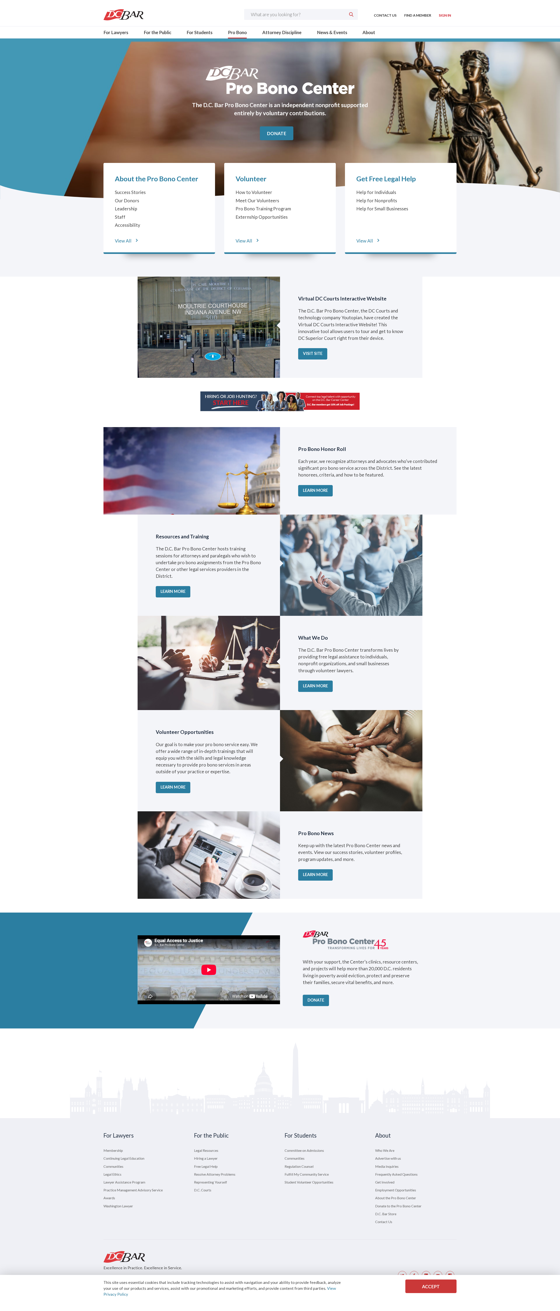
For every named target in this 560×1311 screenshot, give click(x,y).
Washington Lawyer (118, 1206)
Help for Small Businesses (382, 208)
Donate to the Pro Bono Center (398, 1206)
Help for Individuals (376, 192)
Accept (431, 1286)
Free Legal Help (206, 1166)
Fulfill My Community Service (307, 1174)
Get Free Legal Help (386, 179)
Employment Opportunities (395, 1190)
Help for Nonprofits (376, 200)
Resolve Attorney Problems (214, 1174)
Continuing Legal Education (123, 1158)
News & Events (332, 32)
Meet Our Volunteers (257, 200)
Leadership (126, 208)
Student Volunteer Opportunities (309, 1182)
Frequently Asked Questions (396, 1174)
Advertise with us (388, 1158)
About (368, 32)
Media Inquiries (387, 1166)
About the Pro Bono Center (156, 179)
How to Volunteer (254, 192)
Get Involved (384, 1182)
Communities (113, 1166)
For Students (199, 32)
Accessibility (127, 225)
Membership (113, 1150)
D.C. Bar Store (385, 1214)
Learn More (315, 490)
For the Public (157, 32)
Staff (120, 217)
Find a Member (417, 15)
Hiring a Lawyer (206, 1158)
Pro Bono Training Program (263, 208)
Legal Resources (206, 1150)
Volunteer (251, 179)
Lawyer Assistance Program (124, 1182)
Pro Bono (237, 32)
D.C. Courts (202, 1190)
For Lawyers (115, 32)
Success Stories (130, 192)
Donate (276, 133)
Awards (109, 1198)
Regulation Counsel (299, 1166)
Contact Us (385, 15)
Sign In (445, 15)
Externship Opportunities (262, 217)
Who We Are (384, 1150)
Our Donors (127, 200)
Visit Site (312, 353)
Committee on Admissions (304, 1150)
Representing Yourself (210, 1182)
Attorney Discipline (281, 32)
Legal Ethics (112, 1174)
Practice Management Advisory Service (133, 1190)
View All (123, 240)
